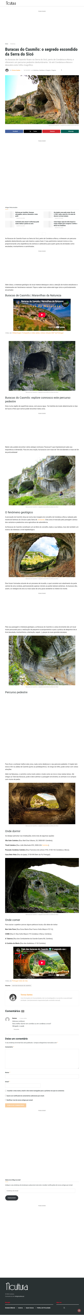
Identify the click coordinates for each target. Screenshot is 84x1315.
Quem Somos (30, 1308)
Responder (16, 1029)
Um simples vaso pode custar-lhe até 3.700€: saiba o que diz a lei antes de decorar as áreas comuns (64, 214)
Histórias (12, 44)
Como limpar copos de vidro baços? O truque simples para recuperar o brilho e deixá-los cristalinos (65, 223)
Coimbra (45, 845)
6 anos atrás (23, 1018)
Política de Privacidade (43, 1308)
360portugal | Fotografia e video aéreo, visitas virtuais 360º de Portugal (37, 333)
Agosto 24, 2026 (59, 227)
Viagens (53, 70)
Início (6, 44)
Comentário (9, 1047)
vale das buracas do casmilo (21, 986)
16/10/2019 (27, 70)
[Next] (43, 234)
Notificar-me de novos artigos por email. (20, 1100)
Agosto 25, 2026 (20, 218)
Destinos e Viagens (45, 70)
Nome (7, 1073)
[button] (42, 99)
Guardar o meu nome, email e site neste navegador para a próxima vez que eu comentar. (35, 1091)
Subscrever (12, 1198)
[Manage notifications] (79, 1310)
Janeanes (41, 520)
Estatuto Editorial (10, 1308)
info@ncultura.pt (19, 1296)
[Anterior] (40, 234)
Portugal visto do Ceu (20, 981)
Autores (20, 1308)
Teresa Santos (16, 70)
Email (7, 1082)
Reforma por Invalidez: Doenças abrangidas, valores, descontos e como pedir (26, 214)
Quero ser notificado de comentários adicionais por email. (25, 1096)
